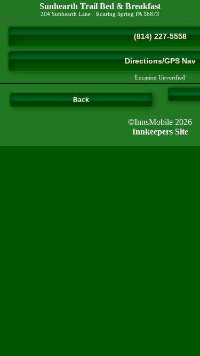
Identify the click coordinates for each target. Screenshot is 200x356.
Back (81, 100)
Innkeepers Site (160, 131)
